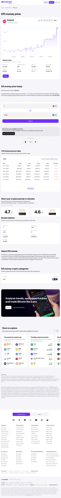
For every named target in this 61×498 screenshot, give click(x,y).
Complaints (19, 445)
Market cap (5, 64)
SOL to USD (49, 435)
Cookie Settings (17, 471)
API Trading (4, 439)
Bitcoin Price (34, 427)
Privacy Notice (10, 471)
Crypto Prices (35, 425)
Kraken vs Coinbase (51, 465)
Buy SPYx (33, 459)
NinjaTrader (17, 482)
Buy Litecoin (4, 465)
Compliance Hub (34, 471)
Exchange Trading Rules (14, 472)
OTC (42, 484)
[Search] (56, 2)
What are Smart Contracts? (53, 456)
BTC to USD (49, 427)
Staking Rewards (5, 441)
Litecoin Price (34, 439)
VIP (26, 482)
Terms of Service (4, 472)
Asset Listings (19, 439)
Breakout (22, 482)
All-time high (48, 69)
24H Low (19, 69)
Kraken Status (19, 441)
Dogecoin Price (34, 431)
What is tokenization (51, 459)
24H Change (34, 69)
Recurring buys (4, 443)
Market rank (48, 64)
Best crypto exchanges (52, 463)
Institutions (4, 437)
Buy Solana (3, 463)
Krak (36, 484)
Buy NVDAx (34, 454)
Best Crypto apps (50, 461)
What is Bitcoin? (50, 457)
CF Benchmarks (21, 484)
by (4, 479)
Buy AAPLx (33, 457)
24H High (5, 69)
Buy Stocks (19, 451)
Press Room (19, 435)
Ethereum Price (35, 429)
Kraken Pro (12, 482)
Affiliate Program (20, 437)
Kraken (7, 482)
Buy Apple (18, 457)
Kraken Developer (20, 433)
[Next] (57, 330)
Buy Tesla (18, 456)
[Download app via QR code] (35, 142)
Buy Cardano (4, 461)
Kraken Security (20, 427)
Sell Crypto (4, 429)
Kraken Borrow (4, 445)
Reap (27, 484)
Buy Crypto (4, 427)
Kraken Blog (19, 431)
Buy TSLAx (33, 456)
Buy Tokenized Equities (37, 451)
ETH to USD (49, 429)
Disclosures (22, 472)
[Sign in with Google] (30, 142)
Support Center (20, 443)
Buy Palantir (19, 461)
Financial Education (51, 451)
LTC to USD (49, 443)
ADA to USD (49, 439)
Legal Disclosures (29, 495)
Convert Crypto (50, 425)
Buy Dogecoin (4, 457)
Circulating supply (21, 64)
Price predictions (35, 443)
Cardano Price (34, 435)
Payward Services (9, 484)
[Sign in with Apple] (25, 142)
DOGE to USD (49, 437)
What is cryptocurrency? (52, 454)
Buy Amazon (19, 459)
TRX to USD (49, 441)
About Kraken (20, 425)
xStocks (15, 484)
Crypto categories (35, 441)
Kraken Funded (4, 447)
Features (3, 425)
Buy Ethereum (4, 456)
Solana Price (34, 437)
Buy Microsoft (19, 463)
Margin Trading (4, 431)
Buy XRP (3, 459)
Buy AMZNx (34, 461)
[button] (39, 20)
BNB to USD (49, 433)
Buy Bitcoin (4, 454)
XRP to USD (49, 431)
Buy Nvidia (18, 454)
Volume (33, 64)
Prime (38, 484)
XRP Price (33, 433)
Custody (45, 484)
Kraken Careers (20, 429)
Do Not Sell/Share (25, 471)
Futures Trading (5, 433)
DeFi (4, 279)
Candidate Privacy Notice (31, 472)
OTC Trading (4, 435)
